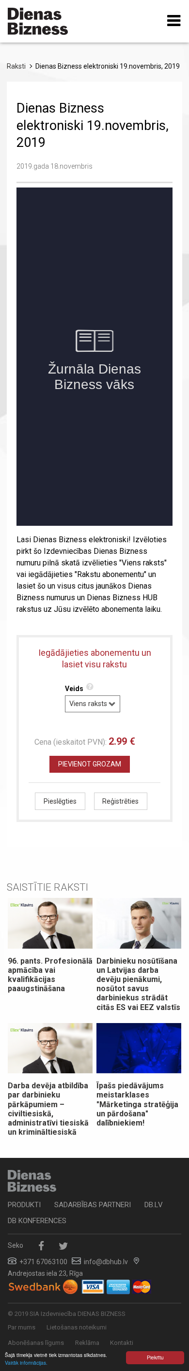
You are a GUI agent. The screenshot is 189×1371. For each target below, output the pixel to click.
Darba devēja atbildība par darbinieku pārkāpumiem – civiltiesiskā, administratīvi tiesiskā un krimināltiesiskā (48, 1109)
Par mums (21, 1327)
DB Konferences (37, 1220)
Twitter (63, 1246)
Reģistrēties (120, 801)
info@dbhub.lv (106, 1262)
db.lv (153, 1204)
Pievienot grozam (89, 764)
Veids (74, 689)
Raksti (16, 66)
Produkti (24, 1204)
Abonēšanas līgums (36, 1342)
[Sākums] (38, 21)
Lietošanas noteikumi (77, 1327)
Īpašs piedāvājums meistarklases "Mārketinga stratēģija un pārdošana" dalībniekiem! (137, 1104)
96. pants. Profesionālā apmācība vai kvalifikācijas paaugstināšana (50, 975)
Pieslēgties (60, 801)
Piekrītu (155, 1357)
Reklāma (87, 1342)
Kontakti (121, 1342)
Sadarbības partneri (92, 1204)
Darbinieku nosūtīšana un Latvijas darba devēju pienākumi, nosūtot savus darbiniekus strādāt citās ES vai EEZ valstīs (138, 984)
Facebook (41, 1246)
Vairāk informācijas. (26, 1362)
